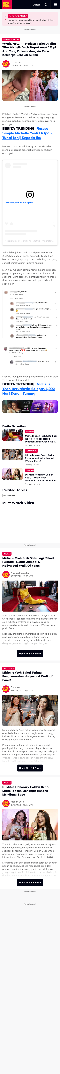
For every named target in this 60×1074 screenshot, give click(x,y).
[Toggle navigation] (55, 4)
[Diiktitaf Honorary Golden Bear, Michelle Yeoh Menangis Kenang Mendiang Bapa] (12, 474)
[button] (5, 16)
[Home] (7, 4)
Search (46, 4)
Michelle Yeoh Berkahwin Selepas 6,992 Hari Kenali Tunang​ (28, 389)
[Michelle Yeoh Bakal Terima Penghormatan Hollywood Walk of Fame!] (12, 454)
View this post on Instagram (19, 202)
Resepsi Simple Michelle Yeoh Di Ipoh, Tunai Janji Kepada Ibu (27, 133)
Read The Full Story (30, 653)
